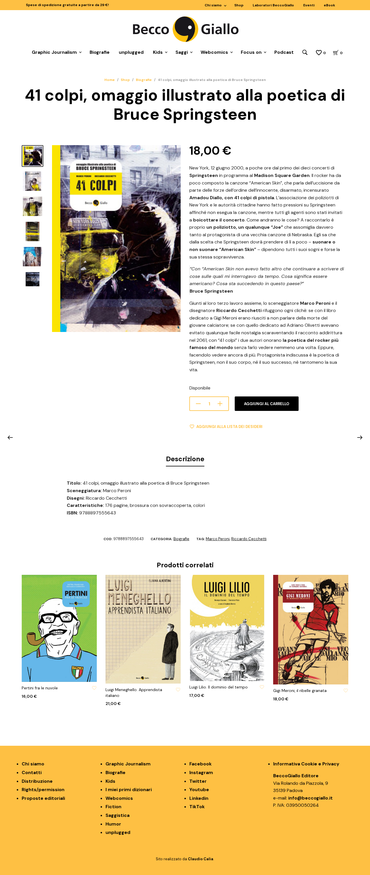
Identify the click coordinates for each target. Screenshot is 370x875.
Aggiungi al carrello (266, 403)
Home (109, 79)
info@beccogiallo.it (310, 798)
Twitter (198, 781)
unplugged (131, 52)
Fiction (113, 807)
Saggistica (118, 815)
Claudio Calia (200, 858)
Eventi (308, 5)
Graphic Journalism (54, 52)
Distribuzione (37, 781)
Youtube (199, 790)
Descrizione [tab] (185, 459)
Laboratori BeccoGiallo (273, 5)
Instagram (201, 772)
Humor (113, 824)
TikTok (197, 807)
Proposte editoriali (43, 798)
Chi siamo (213, 5)
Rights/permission (43, 790)
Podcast (284, 52)
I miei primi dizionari (129, 790)
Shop (238, 5)
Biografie (100, 52)
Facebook (200, 764)
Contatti (32, 772)
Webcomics (214, 52)
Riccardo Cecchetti (249, 538)
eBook (329, 5)
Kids (158, 52)
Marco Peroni (218, 538)
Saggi (181, 52)
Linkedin (198, 798)
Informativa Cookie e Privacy (306, 764)
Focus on (251, 52)
